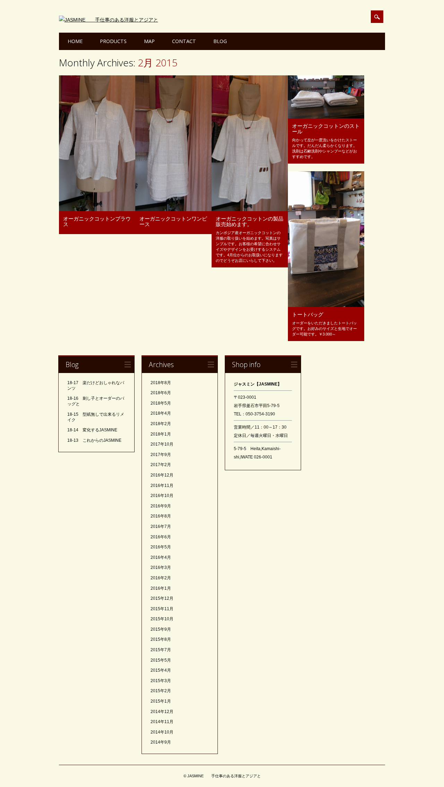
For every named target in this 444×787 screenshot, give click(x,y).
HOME (75, 41)
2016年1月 (161, 588)
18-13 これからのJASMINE (94, 440)
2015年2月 (161, 690)
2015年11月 (162, 608)
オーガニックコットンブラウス (97, 221)
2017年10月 (162, 444)
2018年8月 (161, 382)
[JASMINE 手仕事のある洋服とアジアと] (108, 20)
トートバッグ (307, 314)
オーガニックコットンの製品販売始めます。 (249, 221)
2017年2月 (161, 464)
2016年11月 (162, 485)
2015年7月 (161, 649)
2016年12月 (162, 475)
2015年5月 (161, 660)
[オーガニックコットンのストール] (326, 116)
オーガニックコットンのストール (326, 128)
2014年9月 (161, 742)
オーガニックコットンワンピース (173, 221)
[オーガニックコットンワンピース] (173, 209)
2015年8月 (161, 639)
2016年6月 (161, 537)
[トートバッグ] (326, 305)
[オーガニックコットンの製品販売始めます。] (250, 209)
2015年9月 (161, 629)
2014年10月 (162, 732)
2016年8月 (161, 516)
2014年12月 (162, 711)
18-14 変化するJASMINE (92, 430)
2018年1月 (161, 434)
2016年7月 (161, 526)
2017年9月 (161, 454)
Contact (184, 41)
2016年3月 (161, 567)
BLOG (220, 41)
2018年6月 (161, 392)
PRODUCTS (113, 41)
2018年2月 (161, 423)
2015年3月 (161, 680)
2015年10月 (162, 618)
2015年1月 (161, 701)
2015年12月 (162, 598)
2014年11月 (162, 721)
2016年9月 (161, 506)
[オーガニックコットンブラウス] (97, 209)
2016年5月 (161, 547)
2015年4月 (161, 670)
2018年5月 (161, 403)
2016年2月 (161, 577)
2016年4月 (161, 557)
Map (149, 41)
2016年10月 (162, 495)
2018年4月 (161, 413)
